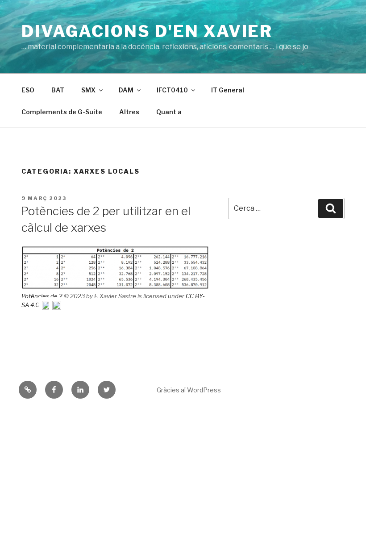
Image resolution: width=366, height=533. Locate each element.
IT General (227, 90)
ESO (27, 90)
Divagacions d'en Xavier (147, 31)
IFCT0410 (172, 90)
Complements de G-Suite (61, 112)
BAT (57, 90)
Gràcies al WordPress (189, 390)
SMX (88, 90)
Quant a (169, 112)
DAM (126, 90)
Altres (129, 112)
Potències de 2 (42, 296)
